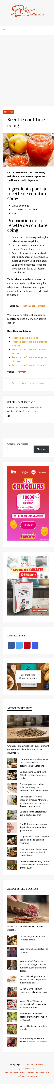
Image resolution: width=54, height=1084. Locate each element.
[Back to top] (51, 1081)
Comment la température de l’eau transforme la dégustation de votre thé (34, 762)
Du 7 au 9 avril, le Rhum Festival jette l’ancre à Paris (33, 990)
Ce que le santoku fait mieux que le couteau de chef (33, 813)
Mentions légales (12, 1072)
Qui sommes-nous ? (27, 1068)
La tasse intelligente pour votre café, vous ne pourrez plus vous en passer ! (33, 979)
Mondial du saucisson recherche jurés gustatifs (25, 928)
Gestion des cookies (29, 1072)
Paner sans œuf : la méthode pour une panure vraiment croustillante (33, 852)
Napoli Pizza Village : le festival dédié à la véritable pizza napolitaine (33, 1004)
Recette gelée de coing (25, 337)
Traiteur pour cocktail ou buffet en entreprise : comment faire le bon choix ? (34, 787)
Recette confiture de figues (28, 365)
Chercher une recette (17, 443)
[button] (4, 30)
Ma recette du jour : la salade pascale (33, 1027)
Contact (33, 1076)
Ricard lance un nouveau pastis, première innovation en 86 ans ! (33, 1016)
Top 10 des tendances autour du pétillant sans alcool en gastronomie (34, 827)
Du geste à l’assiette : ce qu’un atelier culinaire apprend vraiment (34, 839)
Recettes (8, 112)
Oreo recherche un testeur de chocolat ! (34, 950)
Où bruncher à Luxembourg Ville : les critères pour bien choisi (33, 775)
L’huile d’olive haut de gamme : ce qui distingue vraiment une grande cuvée (34, 864)
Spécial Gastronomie (35, 383)
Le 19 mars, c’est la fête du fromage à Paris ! (32, 938)
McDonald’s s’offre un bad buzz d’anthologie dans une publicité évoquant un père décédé (33, 966)
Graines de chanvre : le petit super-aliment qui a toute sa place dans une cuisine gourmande (28, 749)
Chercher (41, 449)
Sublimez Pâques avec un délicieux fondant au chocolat (34, 1040)
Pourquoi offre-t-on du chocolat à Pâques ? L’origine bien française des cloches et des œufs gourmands (34, 801)
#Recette (22, 372)
